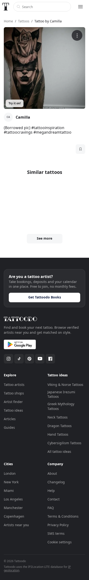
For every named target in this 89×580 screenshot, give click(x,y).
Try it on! (15, 103)
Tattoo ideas (13, 410)
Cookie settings (59, 542)
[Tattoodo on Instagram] (8, 358)
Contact (53, 499)
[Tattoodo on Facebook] (50, 358)
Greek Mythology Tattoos (60, 406)
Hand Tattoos (57, 434)
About (52, 473)
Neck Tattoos (57, 417)
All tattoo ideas (59, 451)
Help (51, 490)
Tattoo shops (14, 393)
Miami (9, 490)
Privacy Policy (58, 525)
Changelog (56, 482)
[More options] (77, 35)
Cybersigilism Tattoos (64, 443)
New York (11, 482)
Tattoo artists (14, 384)
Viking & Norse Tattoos (65, 384)
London (10, 473)
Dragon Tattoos (59, 426)
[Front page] (5, 6)
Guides (9, 427)
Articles (10, 419)
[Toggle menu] (80, 6)
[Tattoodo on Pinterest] (29, 358)
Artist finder (13, 401)
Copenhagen (14, 516)
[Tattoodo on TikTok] (19, 358)
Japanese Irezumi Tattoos (61, 394)
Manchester (13, 507)
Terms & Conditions (63, 516)
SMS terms (56, 533)
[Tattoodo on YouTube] (40, 358)
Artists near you (16, 525)
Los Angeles (13, 499)
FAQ (50, 507)
